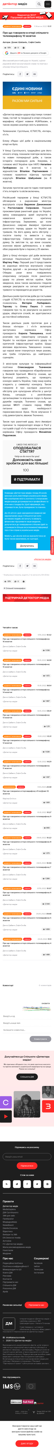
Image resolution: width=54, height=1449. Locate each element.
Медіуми (7, 1253)
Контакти (7, 1279)
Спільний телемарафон (15, 588)
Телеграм (38, 1269)
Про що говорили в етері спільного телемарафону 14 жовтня (26, 690)
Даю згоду (27, 1443)
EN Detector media (11, 1237)
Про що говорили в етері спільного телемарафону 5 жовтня (27, 919)
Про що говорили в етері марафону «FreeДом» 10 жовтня (26, 792)
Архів (5, 1291)
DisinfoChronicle (10, 1228)
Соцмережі (41, 1258)
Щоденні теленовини (12, 26)
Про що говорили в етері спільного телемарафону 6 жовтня (27, 893)
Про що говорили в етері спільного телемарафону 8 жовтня (27, 843)
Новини (27, 26)
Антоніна (7, 1241)
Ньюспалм (8, 1250)
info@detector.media (15, 1337)
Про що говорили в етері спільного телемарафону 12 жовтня (26, 741)
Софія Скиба (34, 42)
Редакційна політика (13, 1263)
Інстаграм (39, 1272)
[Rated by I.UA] (39, 1403)
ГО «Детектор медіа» (13, 1244)
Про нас (8, 1258)
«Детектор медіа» (42, 559)
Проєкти (8, 1201)
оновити (46, 1003)
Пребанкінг (8, 1219)
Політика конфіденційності (16, 1266)
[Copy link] (34, 74)
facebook (38, 1263)
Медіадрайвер (10, 1222)
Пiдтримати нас (36, 1305)
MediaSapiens (9, 1209)
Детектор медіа (10, 1206)
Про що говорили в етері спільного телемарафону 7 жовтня (27, 868)
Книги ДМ (8, 1272)
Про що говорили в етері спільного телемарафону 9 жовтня (27, 817)
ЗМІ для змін (9, 1215)
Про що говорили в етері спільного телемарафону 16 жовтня (26, 640)
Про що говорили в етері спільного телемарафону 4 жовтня (27, 944)
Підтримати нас (10, 1282)
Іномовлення (9, 787)
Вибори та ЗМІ (10, 1234)
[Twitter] (27, 74)
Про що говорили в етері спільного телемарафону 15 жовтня (26, 665)
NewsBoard (8, 1225)
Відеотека (8, 1231)
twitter (37, 1266)
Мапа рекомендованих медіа (17, 1247)
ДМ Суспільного (10, 1212)
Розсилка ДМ (9, 1288)
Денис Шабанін (19, 42)
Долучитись (27, 545)
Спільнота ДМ (27, 1077)
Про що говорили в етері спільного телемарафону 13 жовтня (26, 716)
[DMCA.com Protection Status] (16, 1403)
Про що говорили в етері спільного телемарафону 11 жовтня (26, 767)
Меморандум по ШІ (12, 1269)
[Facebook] (20, 74)
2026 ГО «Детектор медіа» (19, 1340)
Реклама (7, 1276)
